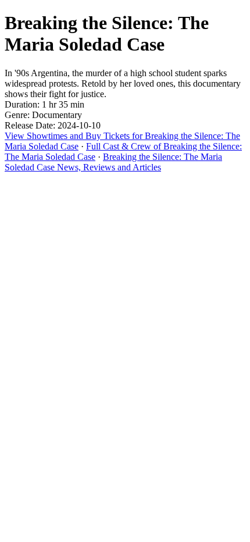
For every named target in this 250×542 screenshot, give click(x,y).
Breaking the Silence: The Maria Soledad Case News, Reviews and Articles (113, 162)
